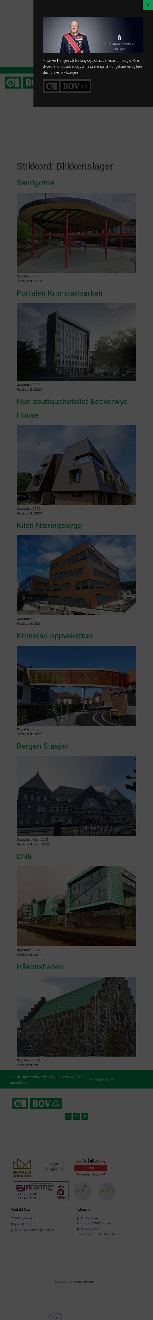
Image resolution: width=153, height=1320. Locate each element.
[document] (76, 660)
